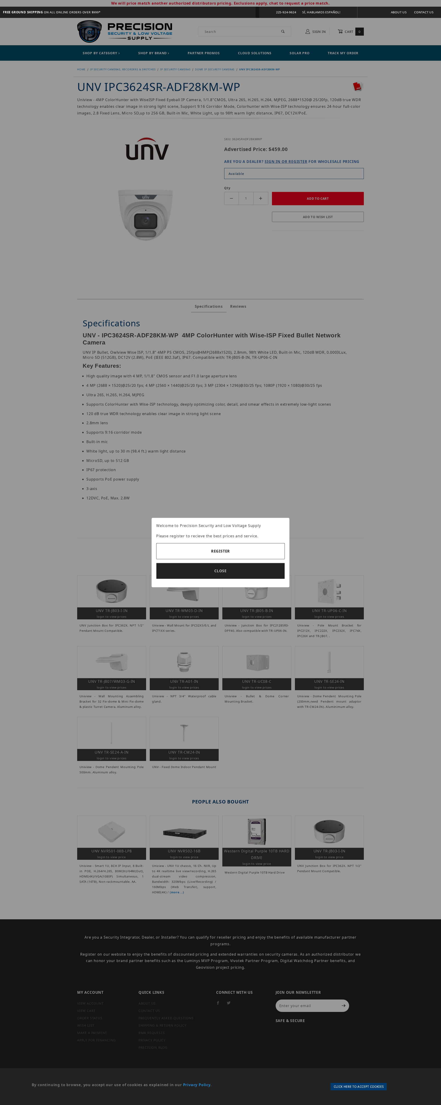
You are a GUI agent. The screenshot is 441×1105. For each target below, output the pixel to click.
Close (220, 570)
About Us (399, 12)
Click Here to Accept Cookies (359, 1087)
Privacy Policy (196, 1084)
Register (220, 551)
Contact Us (424, 12)
